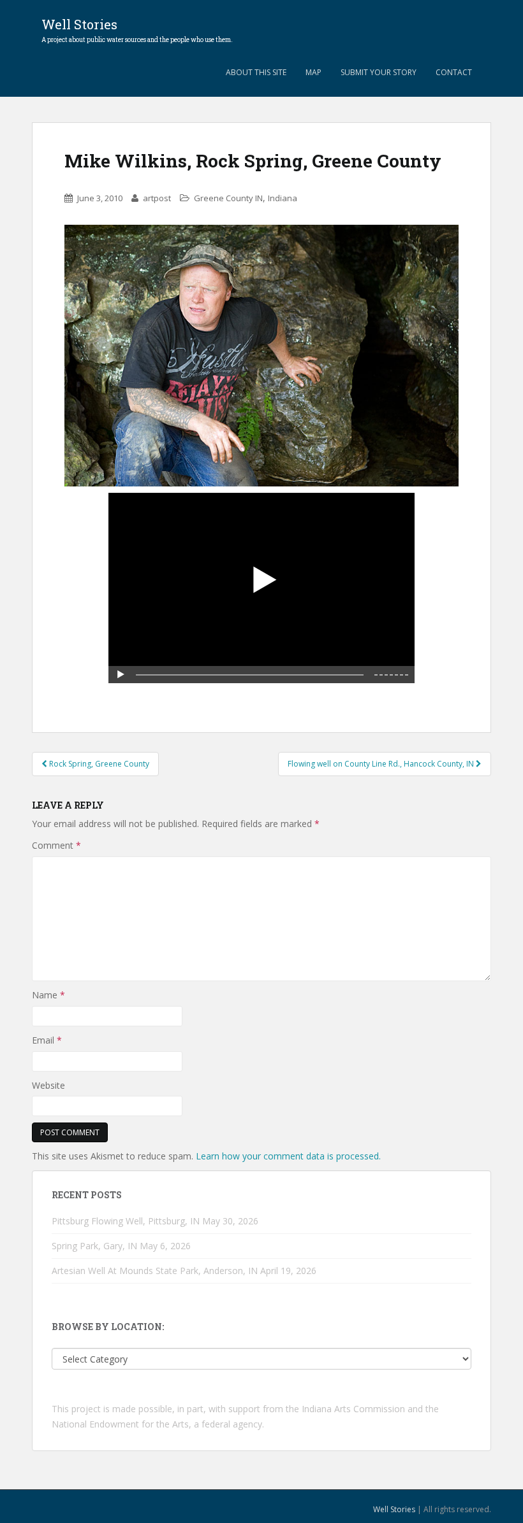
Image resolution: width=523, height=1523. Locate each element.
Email (47, 1040)
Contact (454, 72)
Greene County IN (228, 198)
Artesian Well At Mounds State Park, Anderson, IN (155, 1270)
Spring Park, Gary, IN (94, 1246)
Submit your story (378, 72)
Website (48, 1085)
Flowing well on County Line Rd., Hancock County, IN (382, 763)
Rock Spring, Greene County (98, 763)
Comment (56, 845)
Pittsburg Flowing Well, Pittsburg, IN (126, 1221)
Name (48, 995)
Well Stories (137, 28)
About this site (256, 72)
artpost (157, 198)
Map (313, 72)
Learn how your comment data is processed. (288, 1156)
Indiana (282, 198)
